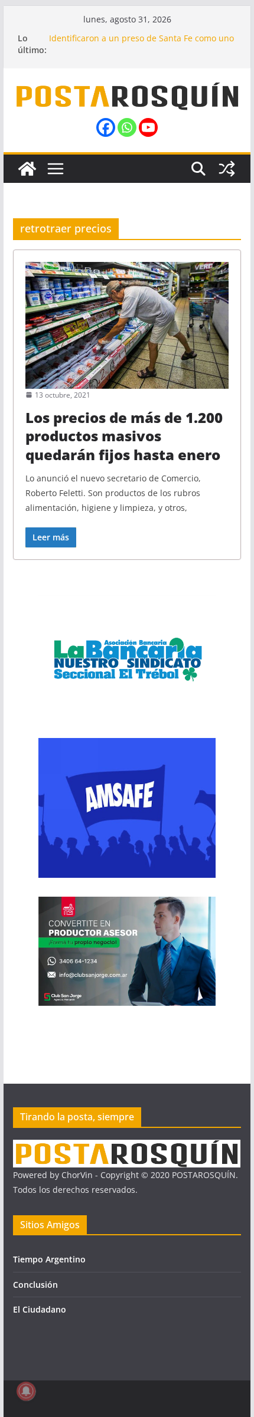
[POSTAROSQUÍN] (27, 169)
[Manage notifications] (26, 1391)
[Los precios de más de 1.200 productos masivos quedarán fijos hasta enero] (126, 325)
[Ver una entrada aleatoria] (227, 169)
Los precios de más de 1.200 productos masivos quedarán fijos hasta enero (124, 436)
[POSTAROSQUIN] (126, 1147)
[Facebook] (105, 127)
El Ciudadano (39, 1309)
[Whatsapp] (127, 127)
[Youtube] (148, 127)
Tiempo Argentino (49, 1259)
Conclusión (35, 1284)
